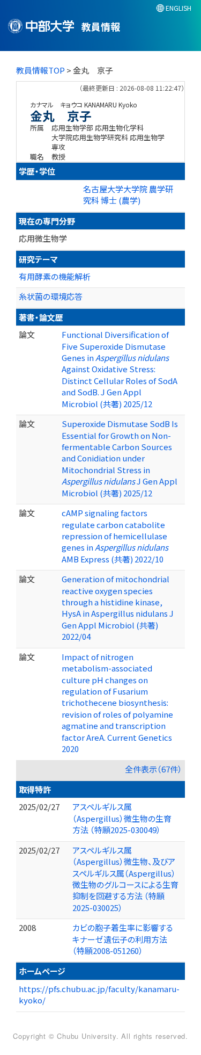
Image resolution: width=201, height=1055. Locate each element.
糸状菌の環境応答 (51, 296)
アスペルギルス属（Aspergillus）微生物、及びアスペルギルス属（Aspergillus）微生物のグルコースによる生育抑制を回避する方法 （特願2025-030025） (125, 878)
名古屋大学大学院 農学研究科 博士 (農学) (128, 194)
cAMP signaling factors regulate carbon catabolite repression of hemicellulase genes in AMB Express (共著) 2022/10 (115, 536)
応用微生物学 (43, 238)
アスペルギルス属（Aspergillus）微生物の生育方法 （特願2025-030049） (122, 818)
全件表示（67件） (153, 769)
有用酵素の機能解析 (55, 276)
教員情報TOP (40, 70)
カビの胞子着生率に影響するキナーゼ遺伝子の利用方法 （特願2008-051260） (122, 939)
